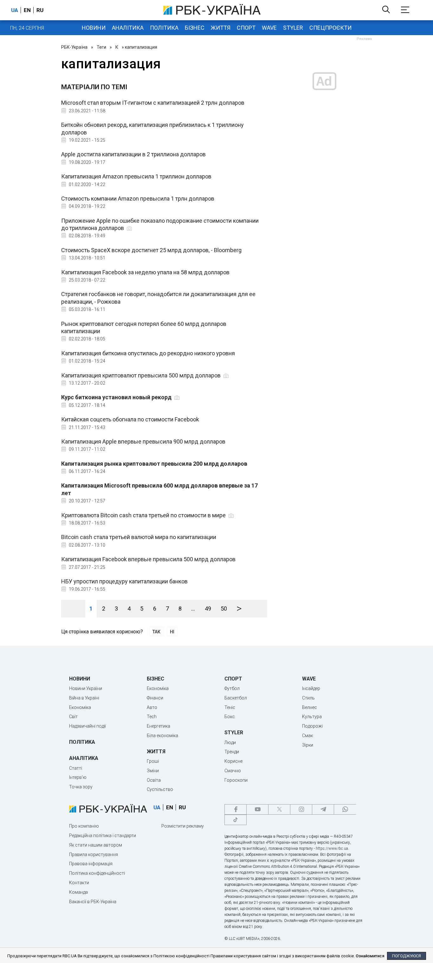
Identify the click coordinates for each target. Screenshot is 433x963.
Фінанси (155, 697)
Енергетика (158, 726)
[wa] (345, 809)
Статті (75, 768)
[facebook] (235, 809)
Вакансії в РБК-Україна (92, 901)
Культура (312, 716)
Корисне (233, 761)
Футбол (232, 688)
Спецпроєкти (330, 27)
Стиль (308, 697)
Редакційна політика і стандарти (102, 835)
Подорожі (312, 726)
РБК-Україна (74, 47)
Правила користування (93, 854)
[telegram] (323, 809)
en (27, 10)
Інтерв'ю (78, 777)
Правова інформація (91, 863)
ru (39, 10)
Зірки (307, 745)
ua (14, 10)
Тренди (231, 751)
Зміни (153, 770)
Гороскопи (236, 780)
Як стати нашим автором (95, 845)
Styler (293, 27)
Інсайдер (311, 688)
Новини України (85, 688)
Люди (230, 742)
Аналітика (128, 27)
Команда (78, 892)
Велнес (309, 707)
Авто (152, 707)
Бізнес (194, 27)
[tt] (235, 820)
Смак (307, 735)
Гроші (153, 761)
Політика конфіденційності (97, 873)
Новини (94, 27)
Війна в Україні (84, 697)
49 (208, 608)
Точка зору (81, 786)
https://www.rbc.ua (332, 848)
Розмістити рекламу (182, 826)
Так (156, 631)
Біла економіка (162, 735)
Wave (269, 27)
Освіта (154, 780)
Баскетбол (235, 697)
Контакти (79, 882)
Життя (220, 27)
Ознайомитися (370, 956)
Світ (73, 716)
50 (224, 608)
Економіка (80, 707)
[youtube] (257, 809)
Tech (152, 716)
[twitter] (279, 809)
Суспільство (160, 789)
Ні (172, 631)
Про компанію (84, 826)
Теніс (229, 707)
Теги (101, 47)
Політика (164, 27)
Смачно (232, 770)
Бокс (229, 716)
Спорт (246, 27)
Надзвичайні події (87, 726)
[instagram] (301, 809)
